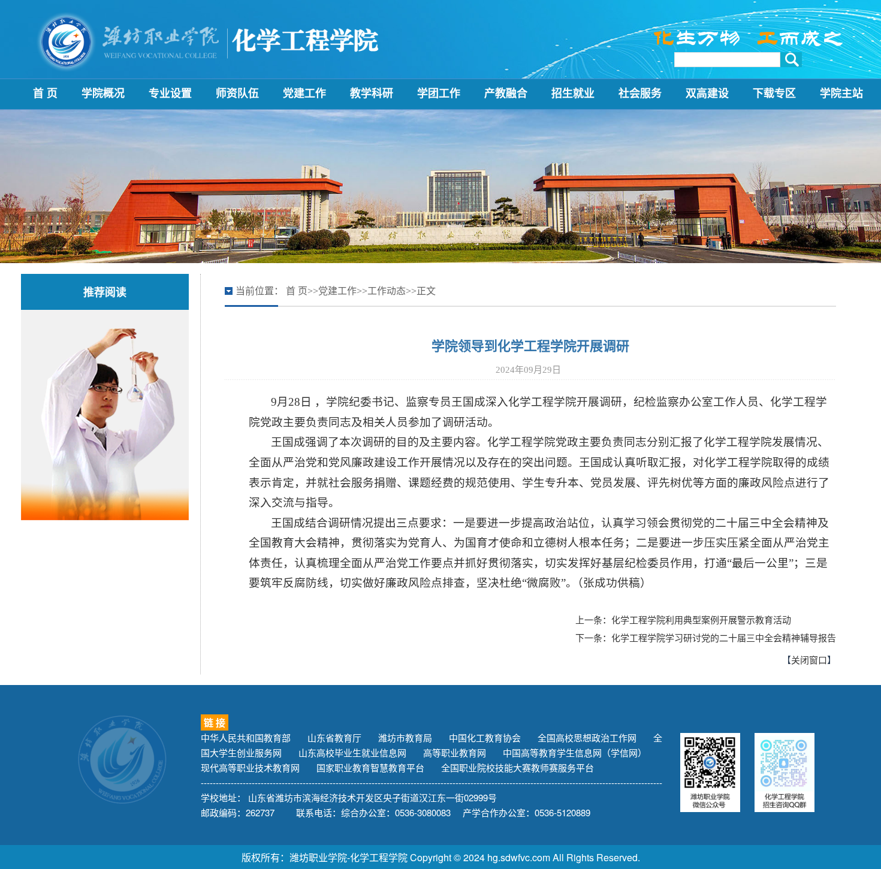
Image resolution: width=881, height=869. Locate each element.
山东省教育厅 (334, 737)
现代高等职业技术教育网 (250, 767)
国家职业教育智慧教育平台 (370, 767)
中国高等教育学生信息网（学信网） (575, 752)
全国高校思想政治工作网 (587, 737)
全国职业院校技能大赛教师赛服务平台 (517, 767)
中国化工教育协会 (485, 737)
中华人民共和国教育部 (246, 737)
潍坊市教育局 (405, 737)
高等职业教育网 (454, 752)
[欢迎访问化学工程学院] (210, 41)
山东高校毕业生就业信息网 (352, 752)
